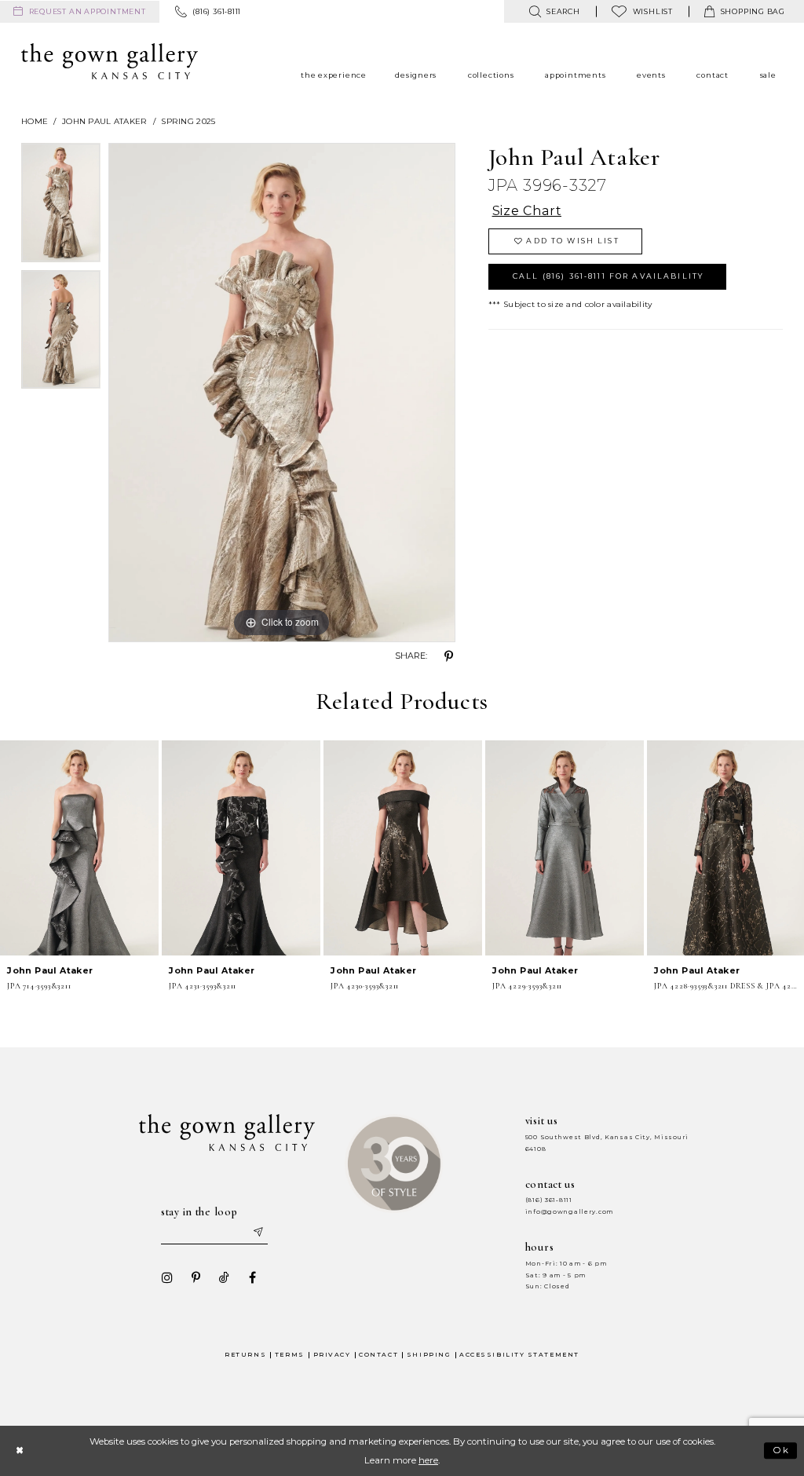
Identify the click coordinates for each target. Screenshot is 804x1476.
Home (34, 121)
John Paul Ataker (104, 121)
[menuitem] (79, 12)
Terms (290, 1354)
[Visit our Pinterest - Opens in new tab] (195, 1277)
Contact (378, 1354)
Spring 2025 (188, 121)
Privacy (332, 1354)
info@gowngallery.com (569, 1211)
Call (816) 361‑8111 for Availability (608, 276)
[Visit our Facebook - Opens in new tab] (252, 1277)
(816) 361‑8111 (548, 1200)
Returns (245, 1354)
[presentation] (79, 847)
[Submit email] (257, 1232)
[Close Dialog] (19, 1450)
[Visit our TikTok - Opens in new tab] (223, 1277)
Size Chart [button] (527, 210)
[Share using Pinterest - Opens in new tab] (449, 656)
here (428, 1460)
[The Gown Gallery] (109, 61)
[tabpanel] (60, 206)
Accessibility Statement (519, 1354)
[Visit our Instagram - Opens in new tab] (167, 1277)
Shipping (429, 1354)
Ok (782, 1450)
